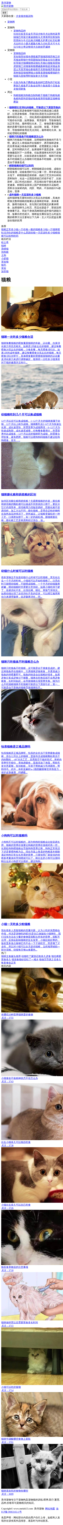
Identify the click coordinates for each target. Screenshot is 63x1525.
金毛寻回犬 (34, 34)
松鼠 (57, 82)
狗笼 (25, 98)
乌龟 (20, 82)
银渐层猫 (55, 63)
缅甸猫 (31, 66)
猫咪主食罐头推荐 (11, 956)
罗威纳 (46, 47)
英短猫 (17, 56)
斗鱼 (42, 85)
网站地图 (50, 1508)
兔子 (25, 82)
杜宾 (52, 40)
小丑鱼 (53, 85)
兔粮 (15, 98)
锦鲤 (40, 82)
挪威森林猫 (41, 66)
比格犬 (31, 40)
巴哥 (20, 37)
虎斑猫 (17, 66)
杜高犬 (49, 43)
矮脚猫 (29, 72)
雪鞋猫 (29, 76)
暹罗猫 (39, 56)
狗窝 (20, 98)
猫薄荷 (41, 98)
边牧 (28, 47)
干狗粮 (51, 95)
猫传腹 (24, 16)
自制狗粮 (35, 95)
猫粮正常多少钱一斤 (12, 229)
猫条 (35, 98)
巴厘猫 (56, 59)
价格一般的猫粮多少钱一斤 (38, 229)
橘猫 (28, 63)
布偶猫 (31, 56)
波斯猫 (22, 59)
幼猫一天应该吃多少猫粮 (44, 232)
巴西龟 (46, 82)
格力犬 (41, 43)
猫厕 (47, 98)
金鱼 (35, 82)
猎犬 (33, 47)
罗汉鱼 (29, 85)
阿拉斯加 (52, 37)
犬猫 (23, 63)
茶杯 (18, 40)
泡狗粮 (27, 95)
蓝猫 (23, 72)
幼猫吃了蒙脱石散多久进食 (36, 956)
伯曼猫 (31, 69)
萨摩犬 (46, 40)
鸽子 (52, 82)
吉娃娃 (39, 47)
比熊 (50, 34)
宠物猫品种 (19, 53)
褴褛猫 (51, 72)
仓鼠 (15, 82)
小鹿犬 (27, 43)
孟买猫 (51, 66)
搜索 (4, 13)
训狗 (30, 16)
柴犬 (25, 37)
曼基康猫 (43, 72)
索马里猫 (21, 76)
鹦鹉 (30, 82)
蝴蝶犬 (39, 40)
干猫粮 (44, 95)
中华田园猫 (32, 59)
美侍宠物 (6, 2)
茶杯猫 (17, 72)
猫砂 (30, 98)
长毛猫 (41, 63)
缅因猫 (46, 56)
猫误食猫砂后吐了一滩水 (25, 959)
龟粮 (57, 95)
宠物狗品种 (19, 30)
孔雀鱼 (22, 85)
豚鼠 (15, 85)
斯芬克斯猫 (41, 69)
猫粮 (20, 95)
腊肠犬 (34, 43)
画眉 (47, 85)
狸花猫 (34, 63)
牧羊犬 (44, 34)
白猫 (47, 63)
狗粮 (15, 95)
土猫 (35, 72)
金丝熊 (36, 85)
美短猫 (24, 56)
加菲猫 (41, 59)
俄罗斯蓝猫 (54, 69)
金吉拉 (49, 59)
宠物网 (11, 21)
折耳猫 (17, 63)
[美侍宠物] (7, 6)
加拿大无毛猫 (40, 76)
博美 (45, 37)
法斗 (15, 47)
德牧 (35, 37)
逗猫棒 (53, 98)
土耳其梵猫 (22, 69)
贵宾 (25, 34)
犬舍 (18, 16)
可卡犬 (56, 43)
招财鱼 (22, 89)
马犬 (40, 37)
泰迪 (30, 37)
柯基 (55, 34)
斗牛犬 (24, 40)
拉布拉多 (18, 34)
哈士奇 (22, 47)
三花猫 (24, 66)
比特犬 (19, 43)
